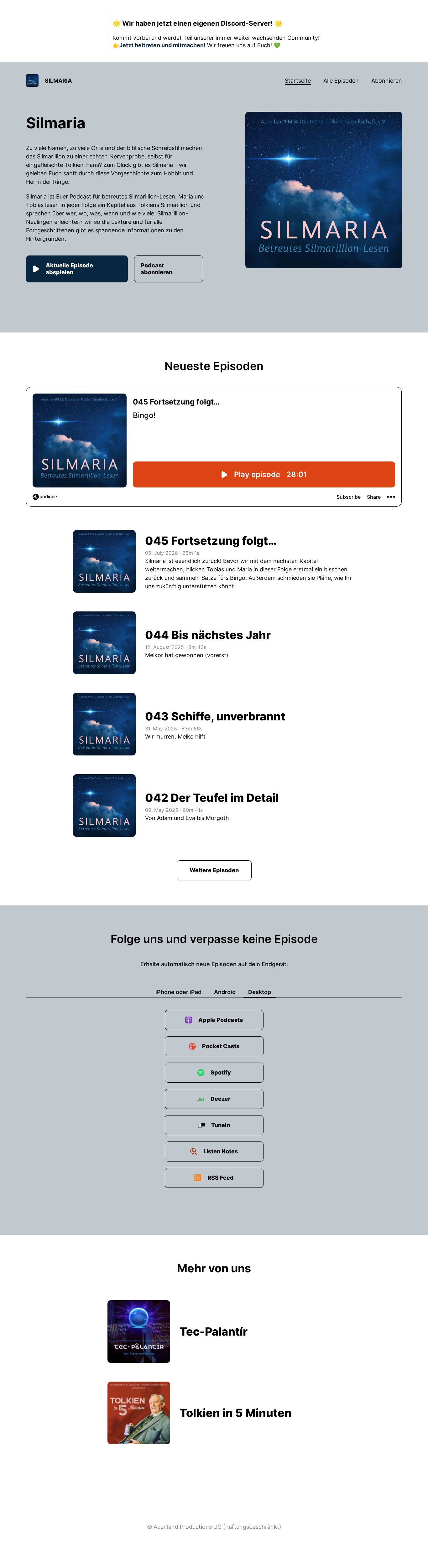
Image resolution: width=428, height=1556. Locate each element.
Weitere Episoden (214, 870)
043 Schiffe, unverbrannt (215, 716)
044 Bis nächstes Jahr (208, 635)
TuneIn (220, 1125)
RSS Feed (220, 1177)
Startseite (298, 80)
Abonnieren (386, 80)
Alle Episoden (341, 80)
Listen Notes (220, 1151)
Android (225, 992)
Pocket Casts (220, 1046)
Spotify (221, 1072)
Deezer (221, 1098)
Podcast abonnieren (156, 269)
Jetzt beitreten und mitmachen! (162, 45)
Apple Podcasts (220, 1020)
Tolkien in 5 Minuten (236, 1413)
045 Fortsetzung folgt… (211, 541)
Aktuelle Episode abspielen (69, 269)
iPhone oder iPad (178, 992)
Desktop (259, 992)
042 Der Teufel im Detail (212, 798)
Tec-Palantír (214, 1331)
